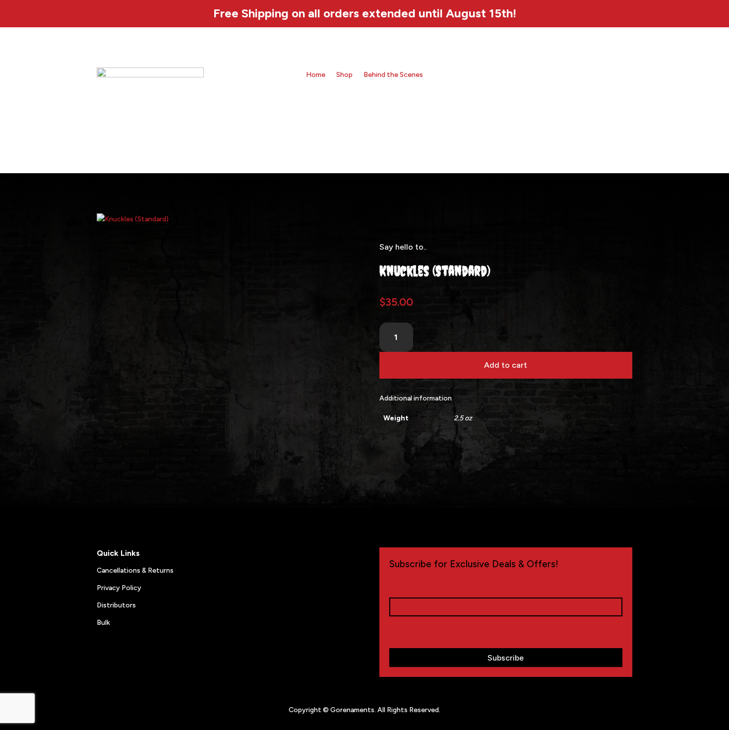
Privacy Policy (119, 588)
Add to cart (505, 365)
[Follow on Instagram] (569, 75)
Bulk (103, 622)
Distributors (116, 605)
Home (315, 75)
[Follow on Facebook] (589, 75)
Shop (344, 75)
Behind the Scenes (393, 75)
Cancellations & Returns (135, 570)
